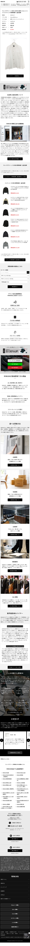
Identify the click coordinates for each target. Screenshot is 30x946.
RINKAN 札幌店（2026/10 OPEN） (22, 797)
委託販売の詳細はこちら (15, 570)
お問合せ (16, 933)
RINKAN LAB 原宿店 (21, 782)
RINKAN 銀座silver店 (7, 785)
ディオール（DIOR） (14, 859)
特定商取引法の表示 (13, 931)
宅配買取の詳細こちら (15, 499)
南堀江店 (12, 25)
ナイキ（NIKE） (16, 862)
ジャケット (12, 21)
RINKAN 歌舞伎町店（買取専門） (22, 779)
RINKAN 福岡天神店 (21, 806)
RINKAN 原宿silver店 (7, 782)
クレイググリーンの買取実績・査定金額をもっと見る (15, 176)
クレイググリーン (14, 17)
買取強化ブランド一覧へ (5, 758)
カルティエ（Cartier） (25, 864)
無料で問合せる (15, 838)
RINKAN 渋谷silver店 (21, 772)
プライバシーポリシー (22, 931)
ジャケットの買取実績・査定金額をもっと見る (15, 259)
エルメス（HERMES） (17, 857)
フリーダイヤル (12, 33)
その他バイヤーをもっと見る (15, 667)
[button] (28, 1)
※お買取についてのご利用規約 (6, 808)
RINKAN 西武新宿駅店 (7, 778)
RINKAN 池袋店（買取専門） (8, 788)
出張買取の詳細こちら (15, 465)
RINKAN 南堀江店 (20, 804)
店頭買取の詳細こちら (15, 534)
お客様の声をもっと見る (15, 752)
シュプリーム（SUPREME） (21, 860)
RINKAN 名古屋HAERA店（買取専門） (23, 801)
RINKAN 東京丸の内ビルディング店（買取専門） (22, 789)
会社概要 (2, 931)
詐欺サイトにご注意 (10, 933)
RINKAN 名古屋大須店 (7, 800)
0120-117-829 (16, 826)
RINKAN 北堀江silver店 (7, 806)
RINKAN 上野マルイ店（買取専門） (22, 793)
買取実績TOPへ (15, 286)
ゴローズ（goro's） (8, 864)
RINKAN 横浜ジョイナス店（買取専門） (8, 797)
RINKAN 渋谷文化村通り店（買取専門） (8, 775)
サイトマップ (21, 933)
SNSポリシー (3, 933)
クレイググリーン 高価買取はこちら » (15, 76)
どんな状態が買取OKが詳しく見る (15, 712)
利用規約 (6, 931)
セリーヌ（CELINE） (6, 859)
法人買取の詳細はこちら (15, 606)
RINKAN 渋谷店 (6, 772)
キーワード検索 (4, 270)
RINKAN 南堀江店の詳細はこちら (15, 159)
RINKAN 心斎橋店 (6, 804)
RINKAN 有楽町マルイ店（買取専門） (8, 793)
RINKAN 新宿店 (20, 775)
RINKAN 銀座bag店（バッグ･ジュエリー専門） (22, 785)
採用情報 (2, 935)
